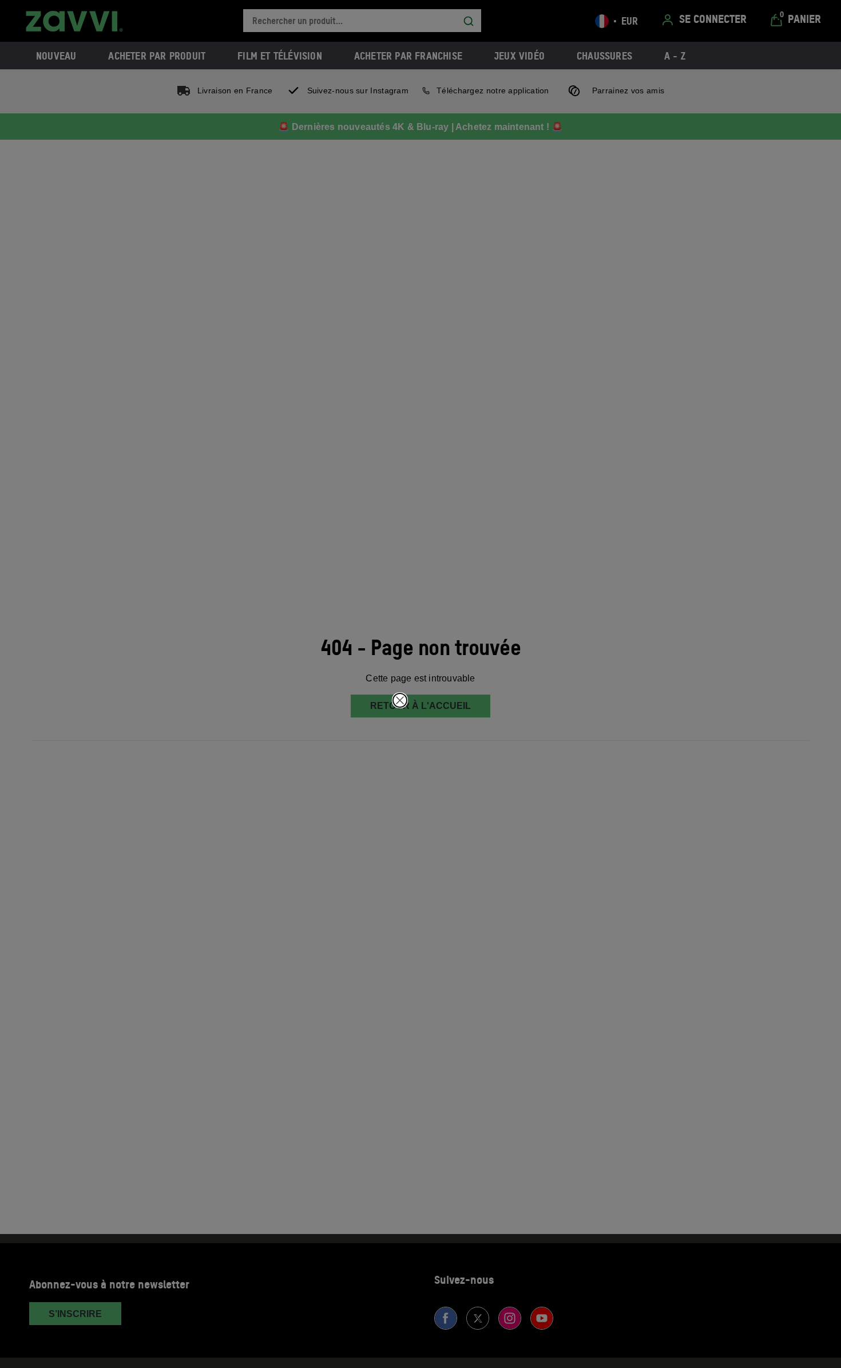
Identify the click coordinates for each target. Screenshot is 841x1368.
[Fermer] (400, 700)
